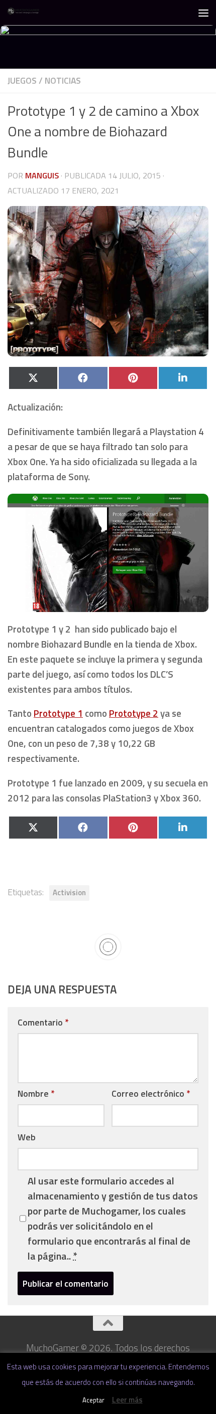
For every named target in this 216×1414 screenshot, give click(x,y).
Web (27, 1137)
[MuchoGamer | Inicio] (29, 12)
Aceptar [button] (93, 1400)
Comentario (43, 1022)
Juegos (22, 80)
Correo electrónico (151, 1093)
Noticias (63, 80)
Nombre (36, 1093)
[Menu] (203, 12)
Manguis (42, 175)
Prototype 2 (133, 713)
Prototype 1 (58, 713)
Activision (69, 892)
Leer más (127, 1399)
